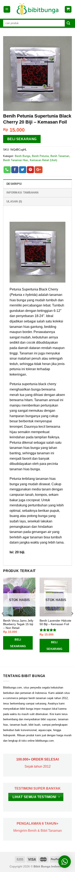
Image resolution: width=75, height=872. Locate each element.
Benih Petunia (40, 156)
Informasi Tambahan (22, 192)
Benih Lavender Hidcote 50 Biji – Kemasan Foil (55, 622)
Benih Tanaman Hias (15, 160)
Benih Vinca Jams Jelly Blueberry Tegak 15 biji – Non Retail (18, 624)
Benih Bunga (22, 156)
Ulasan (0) (14, 201)
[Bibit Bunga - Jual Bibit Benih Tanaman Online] (37, 9)
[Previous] (3, 621)
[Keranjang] (68, 9)
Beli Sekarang (22, 139)
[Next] (72, 621)
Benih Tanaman (59, 156)
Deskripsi (14, 183)
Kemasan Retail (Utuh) (43, 160)
